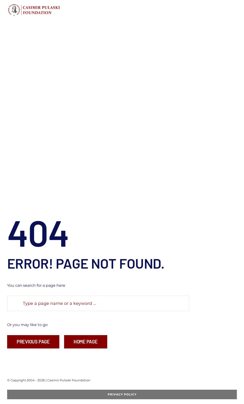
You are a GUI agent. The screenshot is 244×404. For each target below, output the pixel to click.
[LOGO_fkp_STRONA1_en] (46, 5)
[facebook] (8, 388)
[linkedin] (39, 388)
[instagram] (31, 388)
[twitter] (16, 388)
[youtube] (23, 388)
